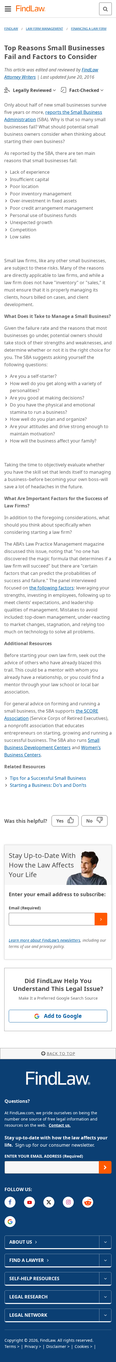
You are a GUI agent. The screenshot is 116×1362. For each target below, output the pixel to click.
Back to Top (61, 1053)
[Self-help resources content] (105, 1278)
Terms (10, 1346)
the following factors (51, 588)
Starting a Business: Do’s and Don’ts (48, 785)
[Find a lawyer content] (105, 1260)
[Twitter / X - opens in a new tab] (48, 1202)
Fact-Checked (84, 90)
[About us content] (105, 1242)
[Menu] (8, 8)
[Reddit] (87, 1202)
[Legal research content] (105, 1297)
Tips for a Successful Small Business (48, 778)
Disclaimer (56, 1346)
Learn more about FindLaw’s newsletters (44, 940)
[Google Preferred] (10, 1221)
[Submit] (101, 919)
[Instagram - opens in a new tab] (68, 1202)
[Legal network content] (105, 1315)
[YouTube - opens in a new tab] (29, 1202)
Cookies (82, 1346)
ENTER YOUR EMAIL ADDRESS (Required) (44, 1156)
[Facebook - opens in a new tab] (10, 1202)
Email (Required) (25, 908)
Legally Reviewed (32, 90)
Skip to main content (58, 6)
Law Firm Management (44, 28)
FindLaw (11, 28)
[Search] (105, 9)
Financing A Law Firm (88, 28)
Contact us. (60, 1125)
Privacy (31, 1346)
